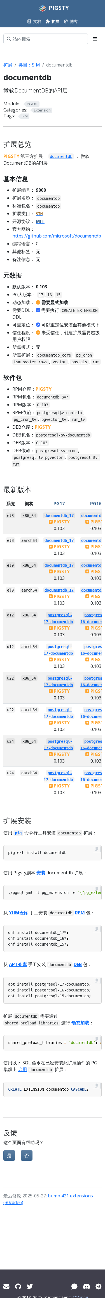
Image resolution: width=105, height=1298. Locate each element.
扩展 (7, 65)
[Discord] (86, 1286)
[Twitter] (30, 1286)
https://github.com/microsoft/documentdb (56, 236)
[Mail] (6, 1286)
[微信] (74, 1286)
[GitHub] (18, 1286)
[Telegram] (98, 1286)
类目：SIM (29, 65)
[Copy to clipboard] (96, 849)
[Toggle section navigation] (95, 38)
